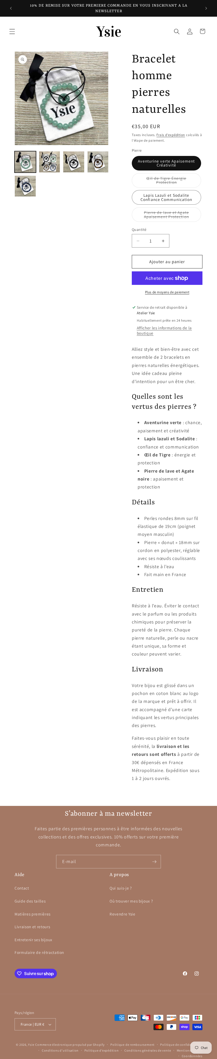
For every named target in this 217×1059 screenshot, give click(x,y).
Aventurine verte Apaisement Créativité (166, 163)
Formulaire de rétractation (39, 952)
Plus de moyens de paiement (167, 292)
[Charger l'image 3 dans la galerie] (73, 162)
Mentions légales (189, 1050)
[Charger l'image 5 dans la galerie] (25, 186)
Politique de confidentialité (181, 1045)
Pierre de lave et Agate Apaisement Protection (172, 216)
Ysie (31, 1045)
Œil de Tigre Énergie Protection (173, 182)
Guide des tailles (30, 901)
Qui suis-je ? (121, 888)
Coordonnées (192, 1056)
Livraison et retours (32, 926)
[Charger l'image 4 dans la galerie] (98, 162)
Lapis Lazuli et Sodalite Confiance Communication (166, 197)
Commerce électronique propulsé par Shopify (70, 1045)
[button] (12, 31)
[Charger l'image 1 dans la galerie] (25, 162)
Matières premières (33, 914)
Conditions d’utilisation (60, 1050)
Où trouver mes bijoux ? (131, 901)
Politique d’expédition (101, 1050)
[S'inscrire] (154, 862)
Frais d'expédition (170, 135)
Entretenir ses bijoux (33, 939)
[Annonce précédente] (11, 8)
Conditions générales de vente (147, 1050)
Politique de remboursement (132, 1045)
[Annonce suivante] (206, 8)
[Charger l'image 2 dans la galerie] (49, 162)
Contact (22, 888)
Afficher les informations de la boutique (164, 330)
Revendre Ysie (122, 914)
